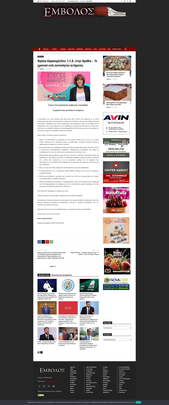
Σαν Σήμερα (122, 375)
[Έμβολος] (84, 12)
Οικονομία (105, 382)
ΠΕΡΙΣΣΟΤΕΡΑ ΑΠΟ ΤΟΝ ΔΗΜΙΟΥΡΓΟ (61, 275)
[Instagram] (124, 1)
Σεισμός (121, 377)
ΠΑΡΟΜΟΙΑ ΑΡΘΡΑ (44, 275)
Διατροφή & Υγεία (90, 373)
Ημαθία (88, 390)
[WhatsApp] (51, 242)
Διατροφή (102, 49)
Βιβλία (72, 388)
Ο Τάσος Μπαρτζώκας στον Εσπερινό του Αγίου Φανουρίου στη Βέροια (67, 343)
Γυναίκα (72, 392)
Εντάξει (138, 402)
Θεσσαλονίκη (89, 392)
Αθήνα (71, 369)
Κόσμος (63, 49)
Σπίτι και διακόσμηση (124, 378)
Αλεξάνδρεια (73, 373)
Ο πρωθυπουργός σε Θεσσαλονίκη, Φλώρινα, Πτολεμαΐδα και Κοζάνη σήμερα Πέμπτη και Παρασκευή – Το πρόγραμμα (88, 345)
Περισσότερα (116, 49)
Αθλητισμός (73, 371)
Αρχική (39, 54)
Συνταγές (88, 49)
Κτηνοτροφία (106, 377)
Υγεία (95, 49)
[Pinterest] (47, 242)
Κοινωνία (79, 49)
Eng (109, 49)
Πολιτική (45, 54)
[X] (127, 1)
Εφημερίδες (89, 388)
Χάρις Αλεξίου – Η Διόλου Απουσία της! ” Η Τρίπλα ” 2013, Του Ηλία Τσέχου (85, 253)
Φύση (120, 388)
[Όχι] (167, 402)
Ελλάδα (45, 49)
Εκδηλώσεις (89, 375)
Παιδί (104, 388)
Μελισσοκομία (106, 380)
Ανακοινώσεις (73, 378)
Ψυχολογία (122, 392)
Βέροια (72, 386)
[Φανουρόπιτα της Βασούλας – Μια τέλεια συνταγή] (117, 94)
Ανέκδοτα (72, 380)
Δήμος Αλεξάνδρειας (91, 367)
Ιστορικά (105, 367)
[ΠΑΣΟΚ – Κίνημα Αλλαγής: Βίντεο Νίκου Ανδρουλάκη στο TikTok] (47, 333)
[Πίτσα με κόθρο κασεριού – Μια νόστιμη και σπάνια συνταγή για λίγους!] (117, 66)
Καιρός (104, 369)
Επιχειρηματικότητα (91, 382)
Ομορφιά (105, 384)
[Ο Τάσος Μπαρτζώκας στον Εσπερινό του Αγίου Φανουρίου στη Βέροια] (68, 333)
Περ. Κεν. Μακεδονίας (124, 367)
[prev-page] (38, 352)
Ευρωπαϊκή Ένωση (90, 386)
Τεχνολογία (122, 382)
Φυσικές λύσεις (123, 390)
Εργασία (88, 384)
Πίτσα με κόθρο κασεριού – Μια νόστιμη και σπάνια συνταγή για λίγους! (116, 74)
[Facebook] (121, 1)
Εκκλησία (88, 377)
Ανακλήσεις (73, 377)
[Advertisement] (84, 33)
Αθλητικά (71, 49)
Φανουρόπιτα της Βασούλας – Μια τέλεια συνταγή (117, 103)
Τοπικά (54, 49)
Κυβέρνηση (105, 378)
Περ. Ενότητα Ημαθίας (124, 369)
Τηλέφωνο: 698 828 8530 (86, 1)
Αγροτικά (72, 367)
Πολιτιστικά (122, 373)
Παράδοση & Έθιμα (107, 390)
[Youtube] (130, 1)
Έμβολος (42, 68)
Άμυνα (71, 375)
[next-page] (41, 352)
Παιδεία (105, 386)
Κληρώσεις (105, 371)
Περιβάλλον (106, 392)
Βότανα (72, 390)
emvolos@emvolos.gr (73, 1)
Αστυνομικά (73, 384)
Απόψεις (72, 382)
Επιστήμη (88, 380)
